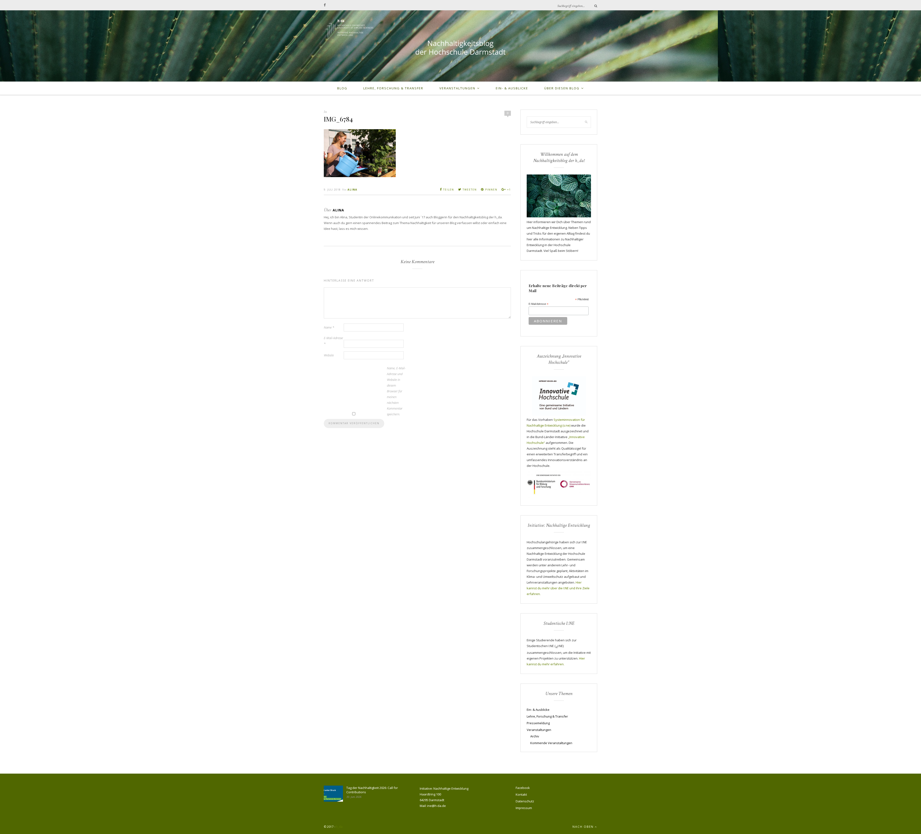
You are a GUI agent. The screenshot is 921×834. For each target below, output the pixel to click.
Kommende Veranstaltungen (551, 743)
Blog (342, 88)
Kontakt (521, 794)
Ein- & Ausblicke (512, 88)
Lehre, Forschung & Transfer (393, 88)
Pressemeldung (538, 723)
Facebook (523, 788)
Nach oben (584, 827)
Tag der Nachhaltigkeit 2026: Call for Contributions (372, 790)
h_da (339, 827)
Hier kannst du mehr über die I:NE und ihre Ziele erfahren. (558, 588)
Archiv (534, 736)
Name (329, 327)
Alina (352, 189)
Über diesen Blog (561, 88)
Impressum (524, 808)
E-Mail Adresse (539, 304)
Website (329, 355)
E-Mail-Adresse (333, 341)
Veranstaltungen (457, 88)
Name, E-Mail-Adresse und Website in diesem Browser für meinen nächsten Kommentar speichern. (396, 391)
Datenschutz (525, 801)
